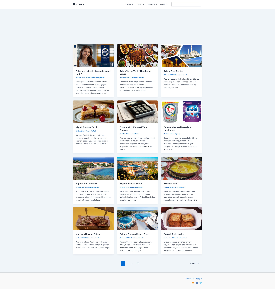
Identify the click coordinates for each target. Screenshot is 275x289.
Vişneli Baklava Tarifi (86, 127)
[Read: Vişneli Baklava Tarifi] (93, 112)
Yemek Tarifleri (91, 131)
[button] (132, 4)
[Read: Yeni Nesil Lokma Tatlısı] (93, 219)
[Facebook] (197, 283)
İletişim (199, 279)
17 (138, 263)
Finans (162, 4)
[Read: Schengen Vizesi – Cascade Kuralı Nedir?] (93, 56)
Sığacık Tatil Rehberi (86, 183)
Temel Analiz (135, 134)
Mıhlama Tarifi (171, 183)
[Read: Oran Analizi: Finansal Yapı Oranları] (137, 112)
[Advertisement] (137, 25)
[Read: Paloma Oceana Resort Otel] (137, 219)
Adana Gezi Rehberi (174, 71)
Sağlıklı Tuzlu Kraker (174, 234)
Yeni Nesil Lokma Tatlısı (88, 234)
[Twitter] (200, 283)
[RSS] (193, 283)
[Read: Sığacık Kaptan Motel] (137, 168)
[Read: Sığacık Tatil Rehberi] (93, 168)
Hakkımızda (190, 279)
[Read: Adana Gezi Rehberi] (181, 56)
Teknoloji (151, 4)
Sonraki (194, 263)
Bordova (78, 4)
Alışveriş (177, 134)
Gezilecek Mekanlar (92, 77)
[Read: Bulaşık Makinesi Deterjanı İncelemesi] (181, 112)
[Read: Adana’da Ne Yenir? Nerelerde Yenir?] (137, 56)
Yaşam (139, 4)
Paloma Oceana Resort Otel (134, 234)
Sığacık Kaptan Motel (131, 183)
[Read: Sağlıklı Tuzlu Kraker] (181, 219)
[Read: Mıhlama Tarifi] (181, 168)
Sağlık (128, 4)
